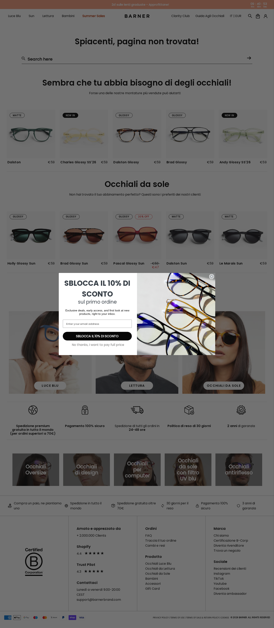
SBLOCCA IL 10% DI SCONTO (97, 336)
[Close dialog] (212, 277)
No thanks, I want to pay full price (98, 344)
